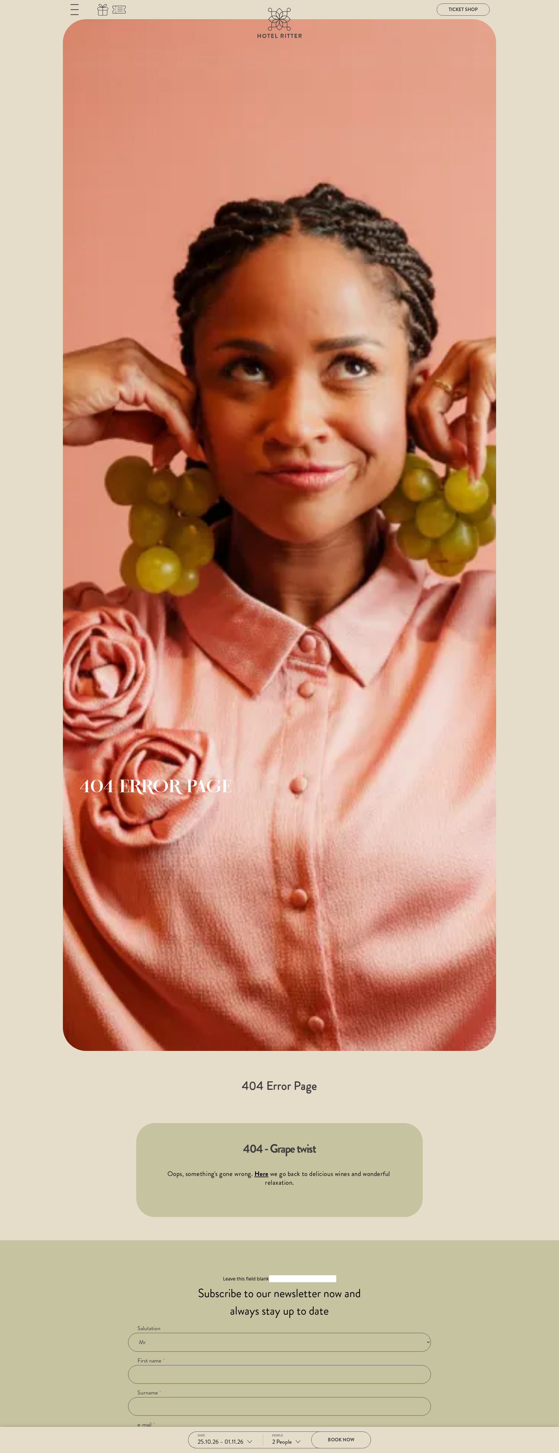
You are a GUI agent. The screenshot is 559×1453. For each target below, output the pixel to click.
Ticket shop (463, 9)
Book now (341, 1439)
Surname (147, 1392)
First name (149, 1360)
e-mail (144, 1424)
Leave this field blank (246, 1279)
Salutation (148, 1328)
